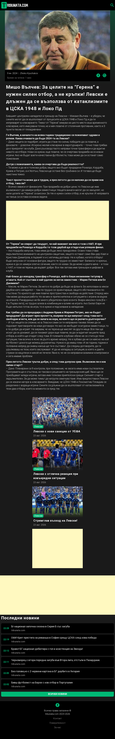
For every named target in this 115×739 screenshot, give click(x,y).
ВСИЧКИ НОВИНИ (57, 694)
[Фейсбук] (57, 705)
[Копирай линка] (104, 76)
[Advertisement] (57, 220)
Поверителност (57, 723)
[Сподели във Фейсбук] (98, 75)
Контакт (57, 718)
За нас (57, 727)
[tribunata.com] (15, 5)
